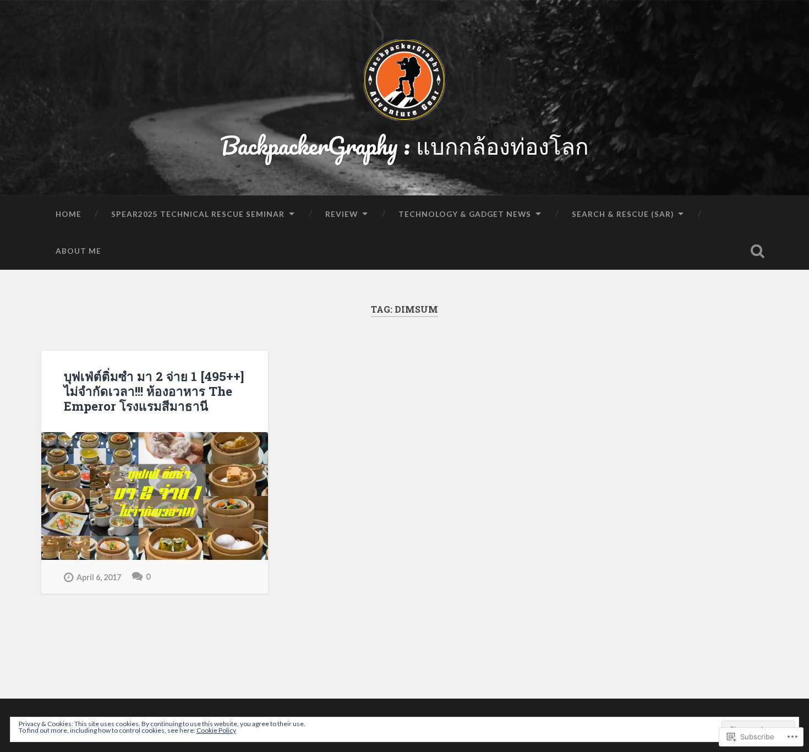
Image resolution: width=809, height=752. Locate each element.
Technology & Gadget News (464, 214)
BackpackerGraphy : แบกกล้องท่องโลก (404, 145)
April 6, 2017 (98, 577)
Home (68, 214)
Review (341, 214)
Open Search (758, 251)
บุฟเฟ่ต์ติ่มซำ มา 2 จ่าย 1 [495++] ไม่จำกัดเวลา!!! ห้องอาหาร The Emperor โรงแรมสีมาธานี (154, 391)
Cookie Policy (216, 730)
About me (78, 250)
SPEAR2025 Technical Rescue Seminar (198, 214)
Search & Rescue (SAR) (623, 214)
